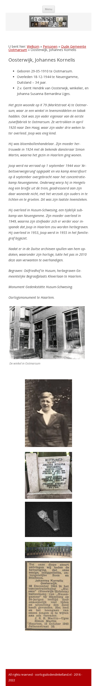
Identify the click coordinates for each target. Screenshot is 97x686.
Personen (50, 46)
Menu (48, 9)
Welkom (33, 46)
